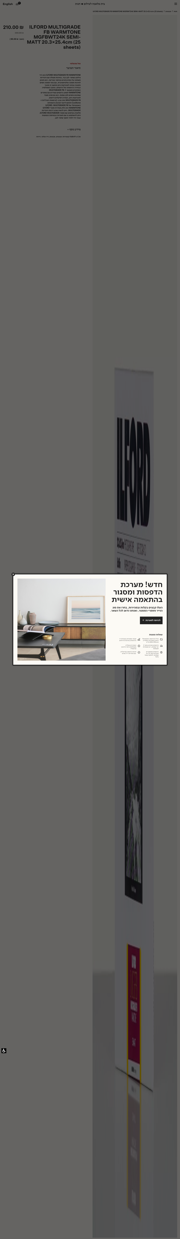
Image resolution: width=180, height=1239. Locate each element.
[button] (13, 574)
